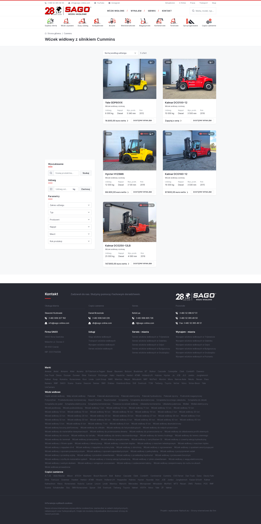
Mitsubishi (136, 379)
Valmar (169, 487)
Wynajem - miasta (185, 332)
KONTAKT (167, 11)
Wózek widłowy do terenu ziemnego (191, 435)
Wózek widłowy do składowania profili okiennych (186, 431)
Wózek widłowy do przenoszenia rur (145, 431)
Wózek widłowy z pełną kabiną (144, 451)
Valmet (135, 487)
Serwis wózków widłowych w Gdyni (148, 345)
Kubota (81, 483)
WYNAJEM (136, 11)
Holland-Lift (147, 375)
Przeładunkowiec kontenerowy (72, 400)
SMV (103, 383)
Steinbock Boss (123, 383)
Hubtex (158, 375)
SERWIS (152, 11)
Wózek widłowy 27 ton (146, 416)
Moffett (153, 379)
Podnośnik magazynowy (191, 396)
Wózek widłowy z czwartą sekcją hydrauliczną (185, 439)
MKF (145, 379)
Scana (70, 383)
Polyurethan (50, 400)
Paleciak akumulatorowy (108, 396)
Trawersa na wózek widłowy (125, 404)
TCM (150, 383)
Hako (112, 375)
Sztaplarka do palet (54, 404)
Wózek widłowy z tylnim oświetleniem (149, 459)
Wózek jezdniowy (53, 408)
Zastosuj (85, 189)
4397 (108, 205)
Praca (192, 3)
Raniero (48, 383)
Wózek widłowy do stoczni (57, 435)
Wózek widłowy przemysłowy (85, 439)
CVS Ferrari (178, 476)
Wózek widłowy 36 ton (100, 420)
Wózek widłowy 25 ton (100, 416)
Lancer (89, 483)
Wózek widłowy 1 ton (94, 408)
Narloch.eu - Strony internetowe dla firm (197, 510)
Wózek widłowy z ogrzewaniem (158, 447)
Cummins (167, 476)
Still (134, 383)
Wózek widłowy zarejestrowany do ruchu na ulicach (177, 463)
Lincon (98, 483)
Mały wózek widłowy (76, 396)
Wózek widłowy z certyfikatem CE (146, 439)
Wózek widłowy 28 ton (168, 416)
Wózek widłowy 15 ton (77, 412)
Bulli (111, 476)
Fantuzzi (92, 375)
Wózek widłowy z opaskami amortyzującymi (193, 447)
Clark (182, 371)
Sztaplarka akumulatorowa (142, 400)
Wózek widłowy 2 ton (167, 412)
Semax (96, 383)
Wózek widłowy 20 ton (189, 412)
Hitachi (99, 480)
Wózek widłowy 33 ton (77, 420)
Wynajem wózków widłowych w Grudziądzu (195, 352)
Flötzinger (103, 375)
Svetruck (142, 383)
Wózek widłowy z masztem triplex (193, 443)
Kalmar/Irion (50, 483)
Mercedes (133, 483)
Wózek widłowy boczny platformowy (61, 427)
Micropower (145, 483)
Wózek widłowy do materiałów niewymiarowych (66, 431)
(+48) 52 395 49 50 (56, 3)
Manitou (118, 379)
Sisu (68, 487)
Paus (206, 379)
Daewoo (200, 371)
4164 (168, 134)
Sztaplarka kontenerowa (99, 404)
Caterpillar (172, 371)
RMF (56, 383)
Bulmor (153, 371)
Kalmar (48, 379)
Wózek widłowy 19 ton (145, 412)
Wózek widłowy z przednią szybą (60, 455)
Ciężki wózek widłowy (55, 396)
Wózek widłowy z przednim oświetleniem (95, 455)
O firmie (182, 3)
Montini (162, 379)
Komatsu (64, 379)
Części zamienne (54, 472)
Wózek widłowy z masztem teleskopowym (156, 443)
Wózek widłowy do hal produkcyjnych (124, 427)
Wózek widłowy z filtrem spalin (59, 443)
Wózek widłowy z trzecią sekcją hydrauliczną (109, 459)
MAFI (110, 379)
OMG (190, 483)
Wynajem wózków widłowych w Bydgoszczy (196, 348)
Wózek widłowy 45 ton (190, 420)
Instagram (115, 3)
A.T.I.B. (48, 476)
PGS (206, 483)
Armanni (64, 371)
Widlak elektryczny (199, 404)
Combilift (190, 371)
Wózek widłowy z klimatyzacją (88, 443)
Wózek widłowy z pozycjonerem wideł (177, 451)
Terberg (158, 383)
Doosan (67, 375)
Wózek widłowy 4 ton (122, 420)
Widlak (186, 404)
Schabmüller (58, 487)
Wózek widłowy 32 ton (55, 420)
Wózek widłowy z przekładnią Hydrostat (134, 455)
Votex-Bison (194, 383)
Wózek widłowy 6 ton (76, 423)
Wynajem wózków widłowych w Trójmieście (195, 337)
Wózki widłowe (52, 392)
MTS (176, 483)
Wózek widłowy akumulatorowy (167, 423)
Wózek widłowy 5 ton (54, 423)
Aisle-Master (59, 476)
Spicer (92, 487)
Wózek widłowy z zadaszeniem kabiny (134, 463)
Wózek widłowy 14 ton (55, 412)
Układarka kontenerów (150, 404)
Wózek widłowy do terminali (57, 439)
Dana (199, 476)
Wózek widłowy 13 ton (184, 408)
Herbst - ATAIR (133, 375)
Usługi (91, 332)
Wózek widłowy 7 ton (98, 423)
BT (146, 371)
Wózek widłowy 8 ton (119, 423)
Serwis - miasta (140, 332)
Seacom (87, 383)
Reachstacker (110, 400)
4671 (108, 134)
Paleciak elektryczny (130, 396)
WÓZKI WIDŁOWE (115, 11)
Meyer (127, 379)
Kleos (60, 483)
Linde (91, 379)
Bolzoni (128, 371)
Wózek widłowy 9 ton (141, 423)
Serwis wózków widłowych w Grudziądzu (150, 352)
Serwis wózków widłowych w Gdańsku (149, 341)
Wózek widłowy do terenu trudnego (156, 435)
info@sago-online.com (80, 3)
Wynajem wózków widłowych (101, 345)
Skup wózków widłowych (99, 337)
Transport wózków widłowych (102, 341)
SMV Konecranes (79, 487)
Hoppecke (122, 480)
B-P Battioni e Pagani (95, 371)
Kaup (55, 379)
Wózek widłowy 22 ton (55, 416)
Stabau (111, 383)
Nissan (199, 379)
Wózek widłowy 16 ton (100, 412)
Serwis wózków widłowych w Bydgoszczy (151, 348)
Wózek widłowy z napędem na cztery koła (95, 447)
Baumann (119, 371)
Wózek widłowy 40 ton (144, 420)
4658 (168, 62)
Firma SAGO (51, 332)
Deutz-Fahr (209, 476)
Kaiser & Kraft (195, 480)
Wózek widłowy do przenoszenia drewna (108, 431)
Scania (78, 383)
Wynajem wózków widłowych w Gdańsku (194, 341)
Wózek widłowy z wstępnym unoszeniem (96, 463)
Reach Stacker (95, 400)
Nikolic (191, 379)
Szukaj (86, 173)
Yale (204, 383)
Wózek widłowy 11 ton (139, 408)
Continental (155, 476)
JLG (184, 375)
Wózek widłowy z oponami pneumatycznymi (65, 451)
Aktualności (170, 3)
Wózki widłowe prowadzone (57, 467)
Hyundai (149, 480)
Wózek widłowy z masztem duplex (119, 443)
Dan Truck (49, 375)
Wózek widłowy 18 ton (123, 412)
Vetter (176, 383)
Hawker (75, 480)
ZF (162, 487)
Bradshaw (138, 371)
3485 (108, 62)
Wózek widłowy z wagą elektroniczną (186, 459)
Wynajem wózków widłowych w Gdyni (193, 345)
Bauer (109, 371)
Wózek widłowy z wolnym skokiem (60, 463)
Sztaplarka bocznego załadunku (171, 400)
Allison (70, 476)
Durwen (76, 375)
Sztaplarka (123, 400)
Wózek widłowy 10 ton (116, 408)
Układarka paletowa (172, 404)
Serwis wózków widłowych (100, 348)
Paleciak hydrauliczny (152, 396)
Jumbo (191, 375)
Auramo (80, 371)
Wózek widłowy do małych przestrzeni (160, 427)
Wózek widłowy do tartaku (83, 435)
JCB (178, 375)
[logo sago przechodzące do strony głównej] (68, 10)
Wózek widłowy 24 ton (77, 416)
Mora (170, 379)
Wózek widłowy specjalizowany (115, 439)
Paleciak (91, 396)
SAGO (63, 383)
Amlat (56, 371)
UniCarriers (50, 387)
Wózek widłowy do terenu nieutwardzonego (117, 435)
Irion (157, 480)
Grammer (65, 480)
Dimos (59, 375)
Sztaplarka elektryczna (75, 404)
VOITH (143, 487)
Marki (48, 367)
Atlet (72, 371)
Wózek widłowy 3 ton (190, 416)
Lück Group (101, 379)
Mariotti (122, 483)
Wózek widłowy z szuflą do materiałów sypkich (66, 459)
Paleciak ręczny (171, 396)
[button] (129, 120)
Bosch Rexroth (100, 476)
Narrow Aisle (180, 379)
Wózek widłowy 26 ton (123, 416)
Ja (173, 375)
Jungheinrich (202, 375)
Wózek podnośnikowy (73, 408)
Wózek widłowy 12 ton (161, 408)
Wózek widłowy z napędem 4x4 (59, 447)
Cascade (162, 371)
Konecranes (75, 379)
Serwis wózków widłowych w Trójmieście (150, 337)
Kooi (85, 379)
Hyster (167, 375)
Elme (84, 375)
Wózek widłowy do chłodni (92, 427)
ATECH (78, 476)
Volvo (184, 383)
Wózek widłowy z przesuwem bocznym (173, 455)
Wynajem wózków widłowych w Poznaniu (194, 356)
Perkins (198, 483)
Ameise (48, 371)
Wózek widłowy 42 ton (167, 420)
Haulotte (120, 375)
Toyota (168, 383)
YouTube (100, 3)
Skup (214, 3)
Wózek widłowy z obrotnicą (128, 447)
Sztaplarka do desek (197, 400)
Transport (203, 3)
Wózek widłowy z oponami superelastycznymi (107, 451)
